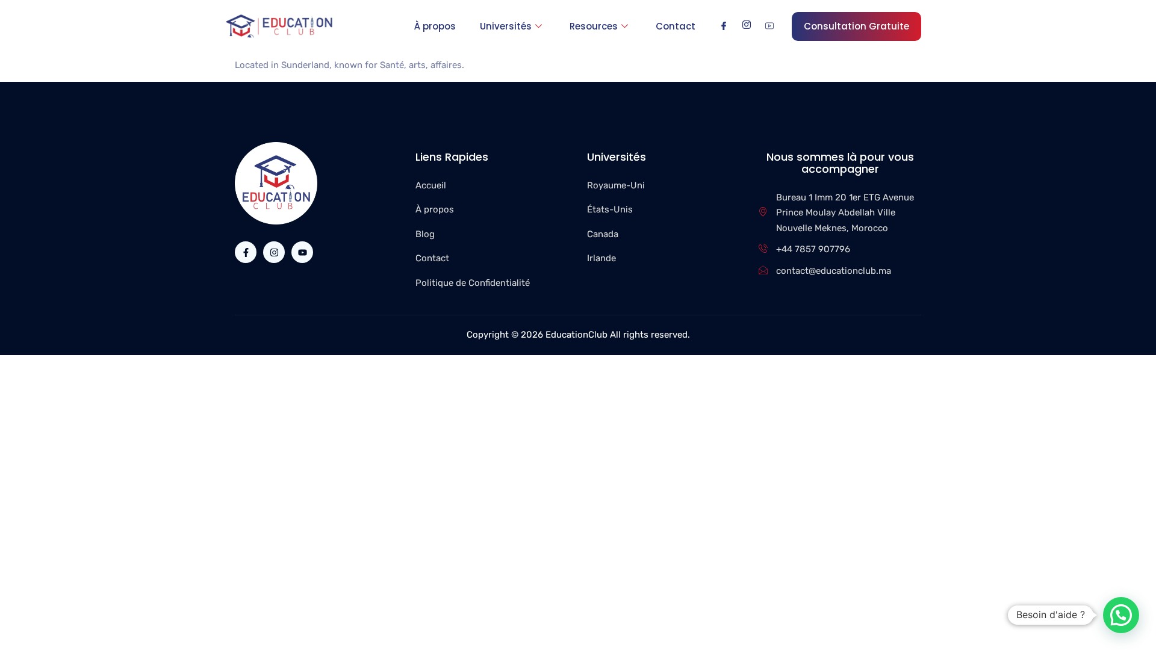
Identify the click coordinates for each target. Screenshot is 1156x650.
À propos (435, 26)
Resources (594, 26)
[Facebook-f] (245, 252)
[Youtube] (302, 252)
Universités (506, 26)
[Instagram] (746, 26)
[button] (1121, 615)
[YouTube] (769, 26)
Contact (675, 26)
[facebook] (723, 26)
